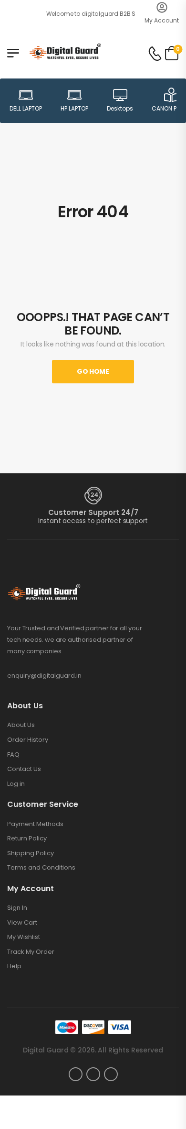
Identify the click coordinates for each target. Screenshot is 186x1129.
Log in (16, 784)
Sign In (17, 908)
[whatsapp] (111, 1074)
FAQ (13, 755)
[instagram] (93, 1074)
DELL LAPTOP (26, 108)
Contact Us (24, 769)
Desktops (120, 108)
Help (14, 966)
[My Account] (161, 7)
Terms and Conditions (41, 868)
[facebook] (76, 1074)
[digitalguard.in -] (65, 53)
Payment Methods (35, 824)
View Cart (22, 923)
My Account (162, 20)
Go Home (93, 371)
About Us (21, 725)
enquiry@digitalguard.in (44, 675)
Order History (27, 740)
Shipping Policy (30, 853)
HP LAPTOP (74, 108)
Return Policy (27, 838)
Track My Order (30, 952)
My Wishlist (23, 937)
